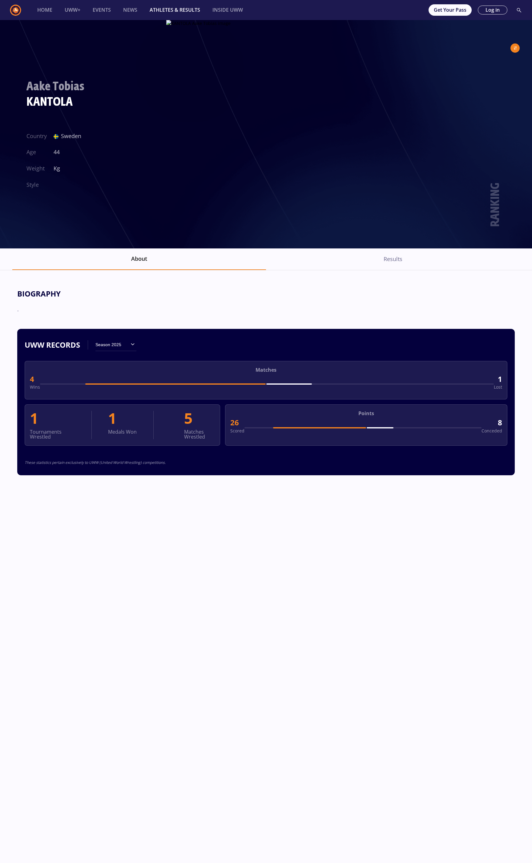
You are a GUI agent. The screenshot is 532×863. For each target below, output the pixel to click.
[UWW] (19, 10)
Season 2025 (108, 344)
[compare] (515, 46)
